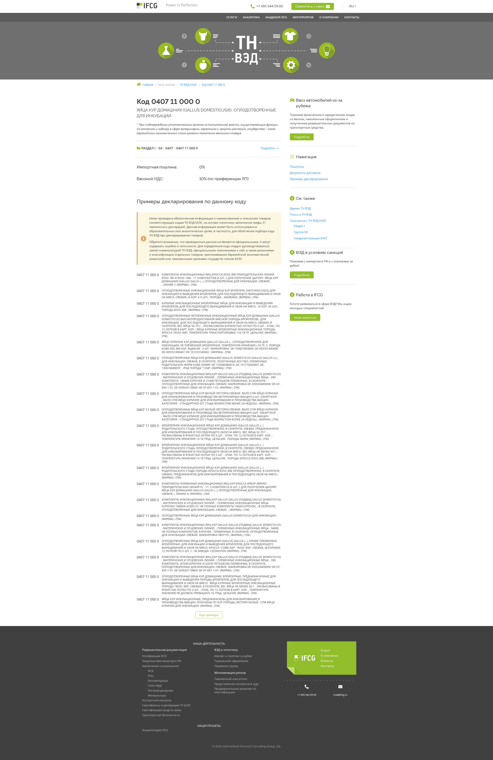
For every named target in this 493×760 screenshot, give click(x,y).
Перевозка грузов (226, 666)
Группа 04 (301, 232)
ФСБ (150, 671)
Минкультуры (157, 695)
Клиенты (327, 661)
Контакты (327, 666)
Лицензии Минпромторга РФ (161, 661)
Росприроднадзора (160, 690)
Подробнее (302, 137)
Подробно (268, 148)
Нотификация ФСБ (154, 656)
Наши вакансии (305, 317)
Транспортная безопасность (161, 715)
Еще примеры (209, 615)
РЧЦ (150, 676)
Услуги (325, 650)
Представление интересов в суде (236, 684)
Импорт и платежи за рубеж (233, 656)
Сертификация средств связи (161, 710)
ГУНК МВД (155, 685)
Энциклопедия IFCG (155, 730)
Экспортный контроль (157, 700)
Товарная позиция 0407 (310, 238)
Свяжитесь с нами (310, 6)
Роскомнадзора (158, 680)
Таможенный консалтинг (230, 679)
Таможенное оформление (231, 661)
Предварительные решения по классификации (235, 690)
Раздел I (299, 226)
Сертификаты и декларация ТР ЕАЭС (166, 705)
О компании (329, 655)
